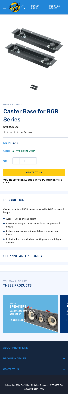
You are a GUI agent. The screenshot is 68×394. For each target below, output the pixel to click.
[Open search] (23, 7)
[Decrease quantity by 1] (16, 161)
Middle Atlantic (12, 105)
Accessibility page (34, 389)
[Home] (15, 7)
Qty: (5, 160)
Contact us (34, 172)
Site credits (56, 385)
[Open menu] (4, 7)
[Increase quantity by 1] (33, 161)
